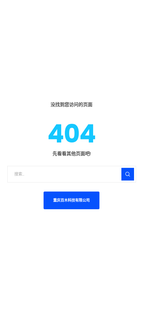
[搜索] (127, 174)
